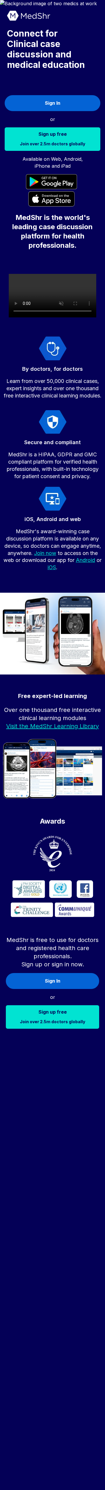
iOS (52, 567)
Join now (45, 553)
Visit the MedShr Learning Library (52, 726)
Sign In (52, 103)
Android (85, 560)
